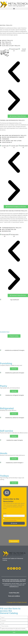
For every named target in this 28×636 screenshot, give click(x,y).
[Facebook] (11, 568)
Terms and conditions (14, 596)
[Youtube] (17, 568)
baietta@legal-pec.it (14, 586)
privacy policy (13, 520)
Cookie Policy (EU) (14, 592)
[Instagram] (14, 568)
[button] (14, 8)
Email (4, 513)
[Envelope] (19, 568)
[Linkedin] (8, 568)
